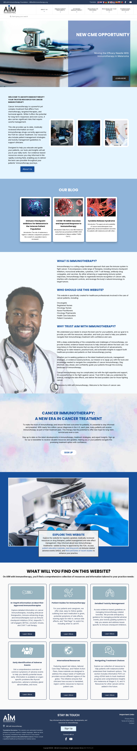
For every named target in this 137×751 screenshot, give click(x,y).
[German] (106, 2)
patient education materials (53, 548)
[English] (98, 2)
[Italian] (109, 2)
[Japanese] (111, 2)
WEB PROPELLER (88, 748)
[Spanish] (116, 2)
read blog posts (72, 548)
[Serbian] (114, 2)
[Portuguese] (122, 2)
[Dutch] (101, 2)
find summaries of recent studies (79, 551)
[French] (103, 2)
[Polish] (119, 2)
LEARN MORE (120, 78)
